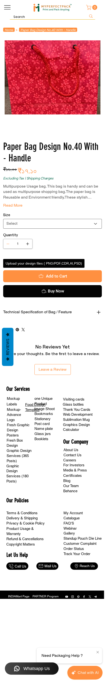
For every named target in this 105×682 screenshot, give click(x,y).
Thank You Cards (76, 409)
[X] (90, 596)
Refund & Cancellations (25, 539)
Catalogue (71, 518)
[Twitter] (23, 329)
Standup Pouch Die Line (82, 538)
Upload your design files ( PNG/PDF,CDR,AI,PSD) (44, 263)
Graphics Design (76, 425)
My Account (73, 513)
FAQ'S (68, 523)
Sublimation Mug (76, 419)
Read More (12, 205)
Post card (42, 424)
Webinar (70, 528)
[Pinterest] (17, 329)
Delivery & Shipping (22, 518)
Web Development (78, 414)
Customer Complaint (79, 543)
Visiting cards (73, 399)
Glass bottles (73, 404)
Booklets (41, 439)
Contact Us (72, 455)
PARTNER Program (45, 596)
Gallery (69, 533)
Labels (12, 404)
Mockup (13, 398)
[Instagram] (72, 596)
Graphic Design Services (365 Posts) (19, 455)
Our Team (71, 486)
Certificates (72, 475)
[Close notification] (98, 652)
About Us (70, 450)
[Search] (90, 16)
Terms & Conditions (22, 513)
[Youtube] (66, 596)
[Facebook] (84, 596)
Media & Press (75, 470)
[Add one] (27, 244)
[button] (92, 7)
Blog (66, 481)
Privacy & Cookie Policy (25, 523)
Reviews (7, 346)
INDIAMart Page (19, 596)
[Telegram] (96, 596)
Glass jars (42, 434)
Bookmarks (43, 414)
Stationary (42, 419)
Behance (70, 491)
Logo (11, 420)
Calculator (71, 429)
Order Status (73, 549)
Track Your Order (76, 554)
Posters (13, 435)
